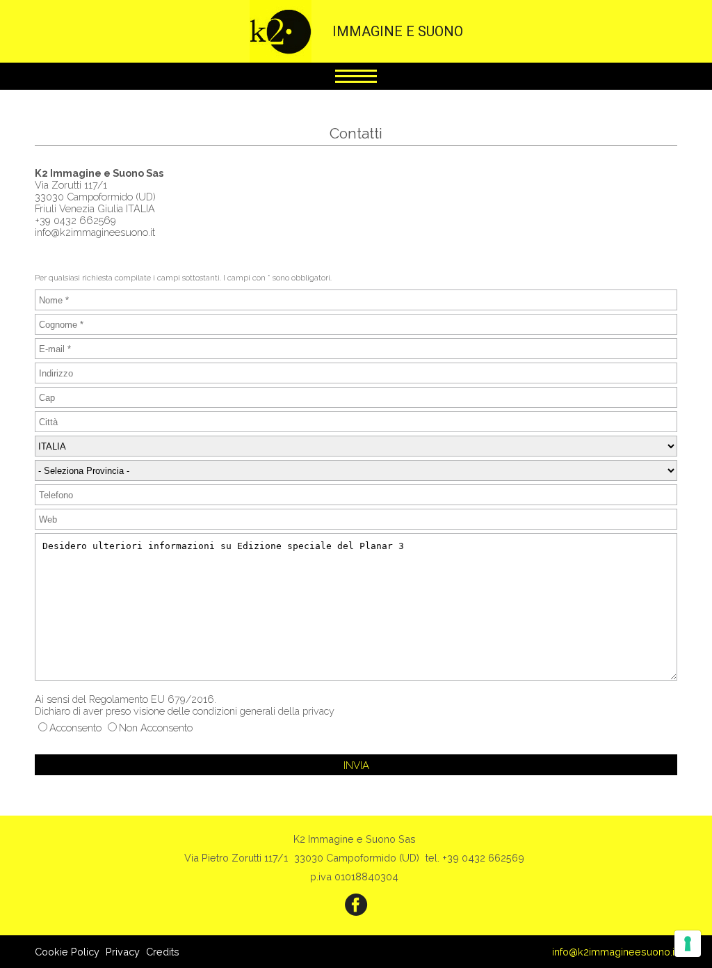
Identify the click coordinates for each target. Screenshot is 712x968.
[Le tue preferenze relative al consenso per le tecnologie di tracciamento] (687, 943)
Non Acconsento (156, 727)
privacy (318, 711)
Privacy (123, 952)
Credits (162, 952)
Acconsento (75, 727)
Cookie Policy (67, 952)
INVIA (356, 765)
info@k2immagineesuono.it (614, 952)
